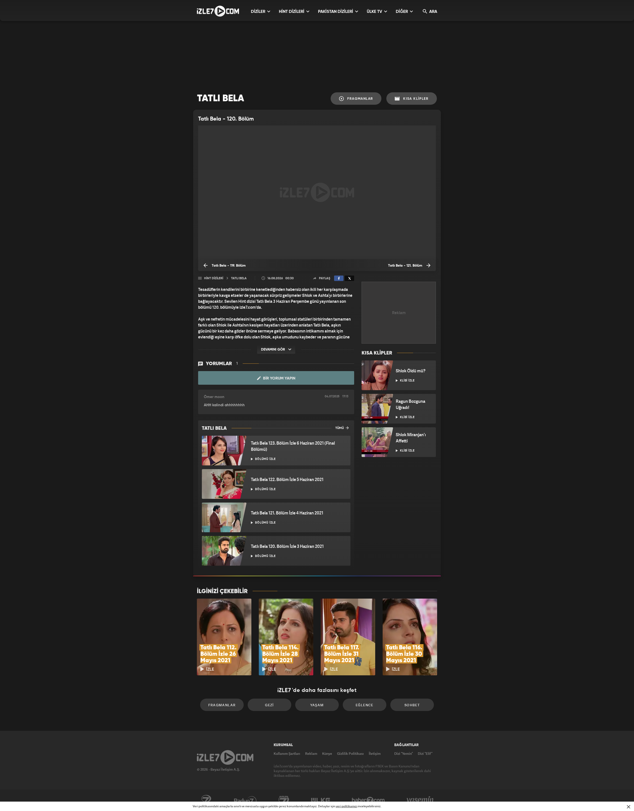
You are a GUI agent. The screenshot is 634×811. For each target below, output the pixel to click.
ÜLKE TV (375, 12)
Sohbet (412, 705)
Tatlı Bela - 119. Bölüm (228, 265)
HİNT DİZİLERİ (292, 12)
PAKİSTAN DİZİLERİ (336, 12)
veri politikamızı (346, 806)
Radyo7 (245, 800)
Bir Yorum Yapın (278, 378)
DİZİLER (258, 12)
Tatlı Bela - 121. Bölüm (405, 265)
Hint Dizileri (213, 278)
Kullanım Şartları (287, 753)
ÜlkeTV (320, 800)
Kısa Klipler (415, 99)
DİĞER (402, 12)
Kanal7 (206, 800)
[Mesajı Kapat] (628, 807)
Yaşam (317, 705)
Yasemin (420, 800)
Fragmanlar (359, 99)
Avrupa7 (283, 800)
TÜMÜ (339, 428)
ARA (432, 12)
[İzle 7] (218, 11)
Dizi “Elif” (425, 753)
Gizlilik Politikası (350, 753)
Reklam (311, 753)
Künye (327, 753)
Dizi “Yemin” (403, 753)
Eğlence (364, 705)
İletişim (375, 753)
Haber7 (368, 800)
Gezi (269, 705)
